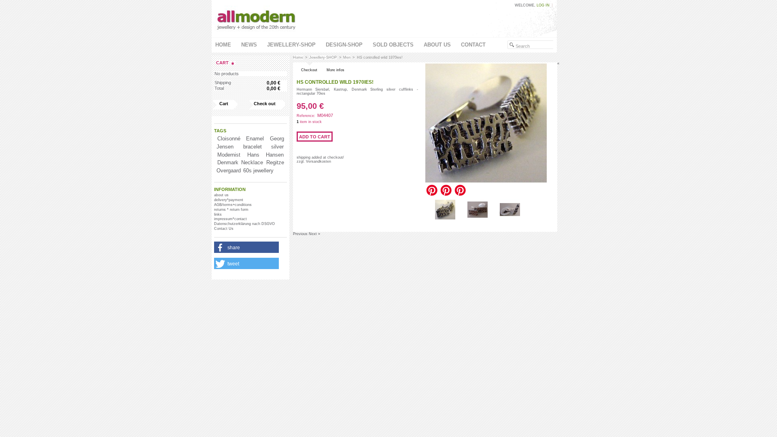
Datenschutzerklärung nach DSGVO (244, 224)
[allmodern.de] (257, 33)
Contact (473, 45)
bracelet (252, 147)
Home (223, 45)
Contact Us (224, 229)
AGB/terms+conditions (233, 205)
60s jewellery (258, 171)
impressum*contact (230, 219)
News (249, 45)
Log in (543, 5)
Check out (265, 103)
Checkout (309, 70)
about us (437, 45)
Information (230, 189)
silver (277, 147)
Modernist (228, 155)
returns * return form (231, 210)
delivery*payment (228, 200)
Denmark (227, 162)
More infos (335, 70)
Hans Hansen (265, 155)
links (218, 214)
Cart (222, 62)
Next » (314, 234)
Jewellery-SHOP (291, 45)
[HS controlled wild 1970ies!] (445, 218)
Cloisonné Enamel (240, 139)
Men (346, 57)
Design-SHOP (344, 45)
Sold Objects (393, 45)
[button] (246, 248)
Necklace (252, 162)
